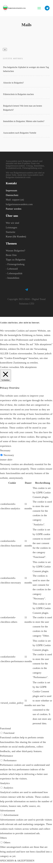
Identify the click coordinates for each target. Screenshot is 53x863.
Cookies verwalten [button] (9, 367)
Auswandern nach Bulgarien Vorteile (19, 133)
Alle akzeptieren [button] (28, 367)
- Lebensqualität (14, 273)
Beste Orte (11, 255)
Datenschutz (12, 195)
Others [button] (3, 837)
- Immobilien (12, 277)
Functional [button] (5, 728)
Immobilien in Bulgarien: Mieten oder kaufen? (23, 121)
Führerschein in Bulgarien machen (18, 94)
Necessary (9, 455)
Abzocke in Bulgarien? (13, 83)
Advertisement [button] (7, 810)
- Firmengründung (15, 264)
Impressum (11, 190)
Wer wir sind (12, 222)
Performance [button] (6, 755)
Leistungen (11, 227)
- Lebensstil (12, 268)
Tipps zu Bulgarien (15, 259)
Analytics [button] (5, 783)
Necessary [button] (5, 450)
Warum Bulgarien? (15, 250)
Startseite (10, 232)
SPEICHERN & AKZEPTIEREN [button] (17, 860)
